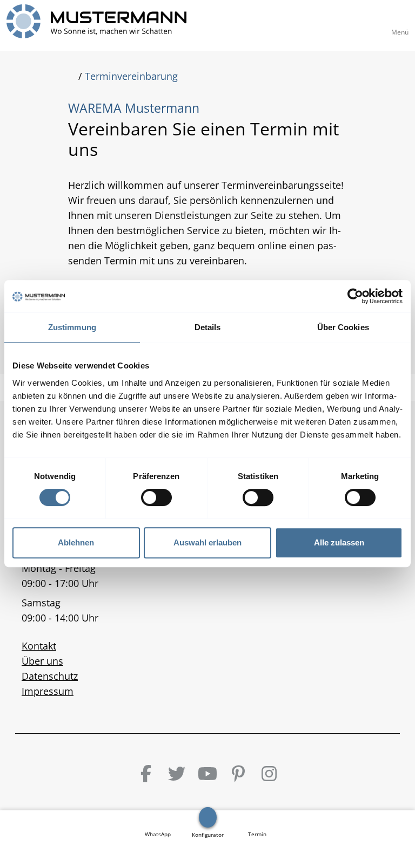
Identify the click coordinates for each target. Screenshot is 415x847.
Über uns (42, 660)
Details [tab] (208, 327)
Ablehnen (76, 542)
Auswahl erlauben (207, 542)
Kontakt (39, 645)
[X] (177, 774)
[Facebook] (146, 774)
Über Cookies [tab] (343, 327)
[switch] (156, 497)
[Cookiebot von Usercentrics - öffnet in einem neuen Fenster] (355, 296)
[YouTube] (207, 774)
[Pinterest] (238, 774)
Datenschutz (50, 676)
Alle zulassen (339, 542)
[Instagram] (269, 774)
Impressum (47, 691)
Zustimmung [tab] (72, 327)
